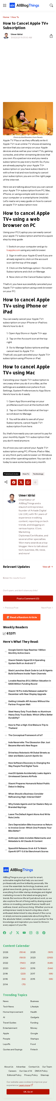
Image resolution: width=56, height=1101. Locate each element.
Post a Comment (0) (28, 598)
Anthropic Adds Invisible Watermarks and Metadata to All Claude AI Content (29, 839)
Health (33, 1012)
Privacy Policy (31, 1075)
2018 (14, 973)
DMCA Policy (41, 1071)
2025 (41, 952)
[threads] (37, 932)
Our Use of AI (25, 1071)
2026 (14, 952)
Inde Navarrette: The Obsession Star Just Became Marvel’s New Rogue (29, 744)
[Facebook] (14, 482)
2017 (41, 973)
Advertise (21, 1066)
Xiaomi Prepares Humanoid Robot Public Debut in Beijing (29, 785)
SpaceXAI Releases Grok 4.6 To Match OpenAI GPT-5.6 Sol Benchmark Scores (28, 850)
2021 (41, 963)
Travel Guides (9, 1022)
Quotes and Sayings (12, 1049)
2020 (14, 968)
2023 (41, 957)
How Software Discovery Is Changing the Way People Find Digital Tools (29, 764)
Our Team (47, 1066)
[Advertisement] (28, 70)
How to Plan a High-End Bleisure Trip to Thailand (28, 726)
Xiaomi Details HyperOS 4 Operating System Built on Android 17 (26, 661)
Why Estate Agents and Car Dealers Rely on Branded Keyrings (30, 805)
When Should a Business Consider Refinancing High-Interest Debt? (25, 795)
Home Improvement (13, 1012)
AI (4, 1017)
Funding (34, 1022)
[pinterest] (43, 932)
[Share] (50, 36)
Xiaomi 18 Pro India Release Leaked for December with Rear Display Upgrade (27, 692)
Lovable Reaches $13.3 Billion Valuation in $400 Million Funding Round (29, 682)
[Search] (51, 5)
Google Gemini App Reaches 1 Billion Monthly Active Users (27, 651)
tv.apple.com (13, 250)
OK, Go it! (28, 1091)
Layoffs (6, 1044)
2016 (14, 979)
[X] (21, 482)
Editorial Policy (14, 1075)
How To (15, 17)
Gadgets (34, 1017)
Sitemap (45, 1075)
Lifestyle (34, 1006)
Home (6, 17)
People (6, 1038)
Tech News (8, 1006)
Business (34, 1001)
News (5, 1001)
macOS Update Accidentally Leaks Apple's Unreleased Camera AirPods (29, 774)
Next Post (46, 607)
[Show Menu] (4, 5)
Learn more (24, 1085)
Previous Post (11, 607)
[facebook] (4, 932)
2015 (41, 979)
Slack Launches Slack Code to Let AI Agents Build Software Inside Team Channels (30, 672)
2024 (14, 957)
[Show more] (35, 482)
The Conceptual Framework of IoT (25, 735)
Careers (12, 1071)
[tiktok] (11, 932)
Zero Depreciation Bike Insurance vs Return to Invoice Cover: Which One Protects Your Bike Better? (30, 827)
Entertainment (10, 1028)
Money (33, 1028)
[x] (17, 932)
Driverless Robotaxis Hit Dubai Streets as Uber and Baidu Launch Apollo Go (29, 754)
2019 (41, 968)
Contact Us (34, 1066)
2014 (14, 984)
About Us (8, 1066)
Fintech (34, 1049)
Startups (34, 1038)
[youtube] (24, 932)
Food (33, 1044)
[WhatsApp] (28, 482)
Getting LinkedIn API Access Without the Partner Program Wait (28, 703)
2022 (14, 963)
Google (34, 1033)
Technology (38, 474)
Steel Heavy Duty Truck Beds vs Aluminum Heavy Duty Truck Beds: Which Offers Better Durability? (30, 714)
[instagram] (30, 932)
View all (46, 566)
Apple (6, 1033)
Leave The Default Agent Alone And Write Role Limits (29, 816)
